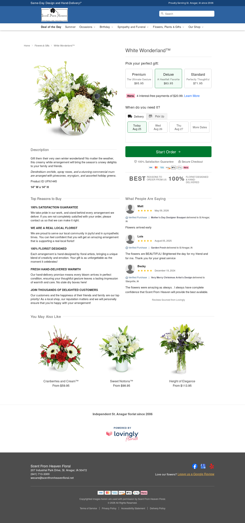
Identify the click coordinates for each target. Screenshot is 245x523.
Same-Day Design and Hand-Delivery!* (56, 3)
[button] (235, 507)
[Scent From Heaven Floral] (58, 14)
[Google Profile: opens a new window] (203, 466)
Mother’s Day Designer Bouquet (168, 217)
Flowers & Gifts (42, 45)
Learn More (192, 95)
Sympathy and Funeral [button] (132, 27)
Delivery (139, 116)
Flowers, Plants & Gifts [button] (167, 27)
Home (27, 45)
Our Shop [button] (195, 27)
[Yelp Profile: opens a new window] (211, 466)
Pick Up (159, 116)
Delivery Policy (157, 508)
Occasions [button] (86, 27)
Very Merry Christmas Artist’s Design (171, 277)
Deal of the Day (51, 27)
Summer (70, 27)
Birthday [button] (105, 27)
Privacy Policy (109, 508)
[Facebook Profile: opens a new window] (195, 466)
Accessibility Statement (133, 508)
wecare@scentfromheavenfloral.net (52, 478)
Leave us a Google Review (196, 474)
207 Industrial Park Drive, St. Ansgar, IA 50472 (59, 470)
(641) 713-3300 (40, 474)
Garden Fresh (158, 247)
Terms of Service (88, 508)
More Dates (200, 127)
